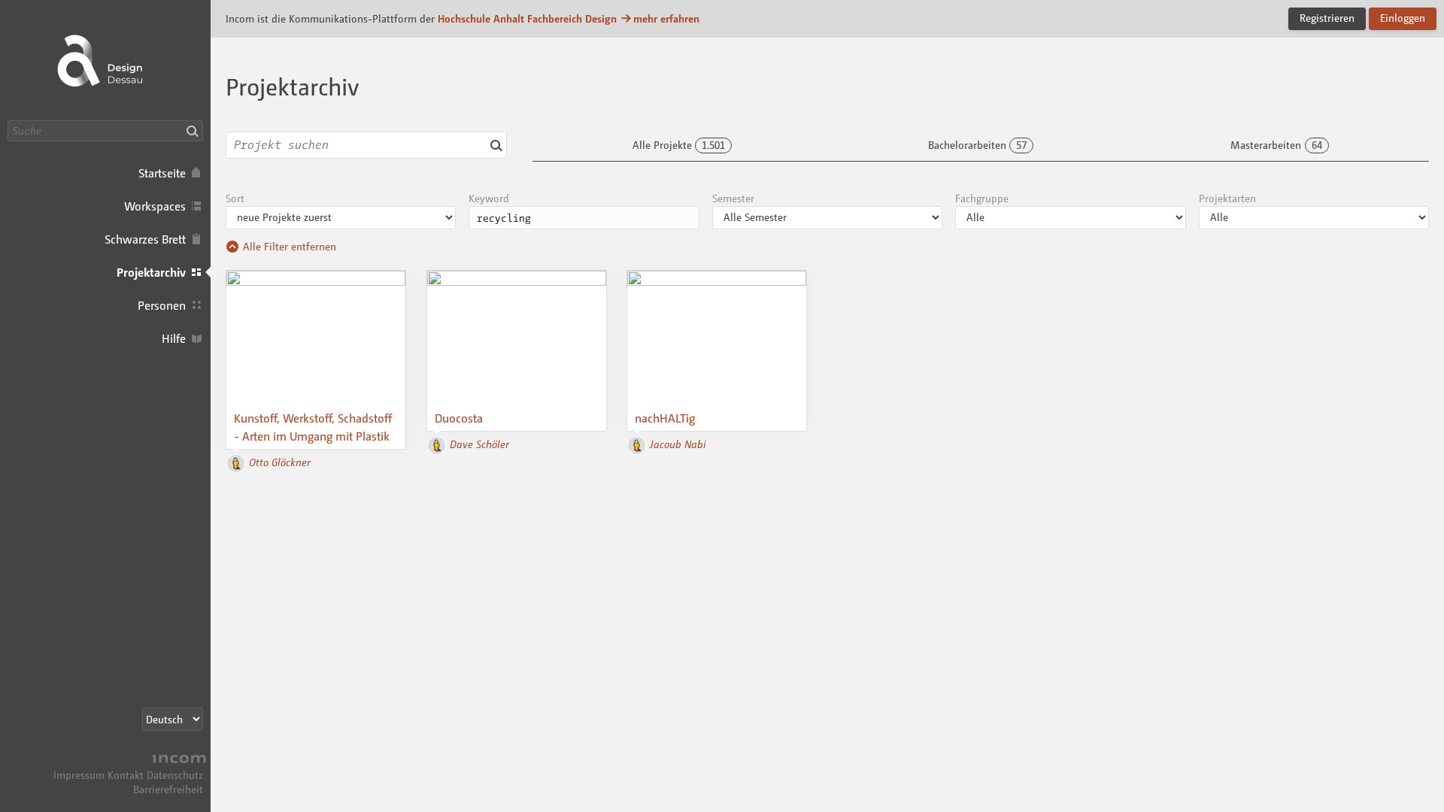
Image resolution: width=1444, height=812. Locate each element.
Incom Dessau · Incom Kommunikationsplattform (105, 60)
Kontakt (126, 774)
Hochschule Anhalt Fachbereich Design (527, 18)
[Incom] (176, 760)
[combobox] (366, 145)
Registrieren (1327, 17)
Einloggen (1402, 17)
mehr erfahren (666, 18)
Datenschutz (175, 774)
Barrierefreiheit (168, 789)
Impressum (79, 774)
